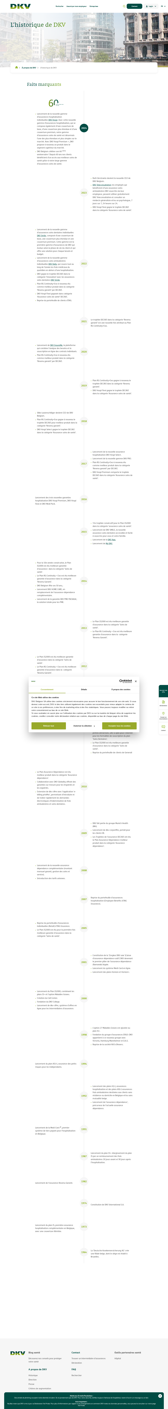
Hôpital (118, 1358)
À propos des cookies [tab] (120, 689)
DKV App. (112, 539)
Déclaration (77, 1362)
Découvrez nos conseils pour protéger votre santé (45, 1360)
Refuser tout (48, 726)
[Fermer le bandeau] (136, 681)
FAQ (74, 1369)
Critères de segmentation (40, 1388)
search (124, 6)
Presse (31, 1384)
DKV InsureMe (56, 345)
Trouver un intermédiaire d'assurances (89, 1358)
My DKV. (109, 543)
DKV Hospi (52, 120)
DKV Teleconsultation (102, 185)
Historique (33, 1375)
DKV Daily (52, 264)
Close (160, 1396)
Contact (134, 6)
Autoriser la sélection (82, 726)
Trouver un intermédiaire (163, 718)
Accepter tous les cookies (119, 726)
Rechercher (77, 1375)
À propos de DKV (29, 67)
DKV (20, 6)
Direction (33, 1379)
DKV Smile (41, 235)
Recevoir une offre (163, 691)
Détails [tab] (84, 689)
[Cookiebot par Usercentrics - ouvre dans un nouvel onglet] (121, 681)
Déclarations (163, 705)
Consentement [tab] (47, 689)
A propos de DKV (38, 1369)
